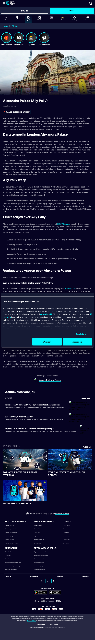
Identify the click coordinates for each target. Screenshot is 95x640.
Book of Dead (37, 543)
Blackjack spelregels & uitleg (12, 566)
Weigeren (47, 342)
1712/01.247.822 (31, 620)
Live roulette (66, 536)
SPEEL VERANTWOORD (62, 514)
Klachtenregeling (38, 566)
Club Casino (8, 559)
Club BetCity (8, 552)
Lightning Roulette (39, 536)
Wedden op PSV (9, 539)
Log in (24, 11)
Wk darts (15, 26)
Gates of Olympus (39, 529)
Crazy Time (37, 532)
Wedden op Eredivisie (11, 532)
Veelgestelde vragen (39, 570)
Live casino (66, 532)
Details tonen (81, 334)
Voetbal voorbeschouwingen (13, 562)
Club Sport (8, 555)
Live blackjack (66, 539)
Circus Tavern (70, 288)
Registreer (72, 11)
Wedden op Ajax (9, 536)
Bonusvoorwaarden (39, 559)
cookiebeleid (46, 314)
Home (5, 26)
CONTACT (9, 576)
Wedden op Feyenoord (11, 543)
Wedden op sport (9, 525)
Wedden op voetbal (10, 529)
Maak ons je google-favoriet (18, 112)
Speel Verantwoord (39, 562)
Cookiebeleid (41, 624)
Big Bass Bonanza (39, 539)
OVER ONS (60, 576)
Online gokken (67, 529)
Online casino (66, 525)
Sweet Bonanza (38, 525)
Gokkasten (66, 543)
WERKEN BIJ (85, 576)
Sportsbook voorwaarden (41, 555)
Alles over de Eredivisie (11, 570)
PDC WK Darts (63, 224)
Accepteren (77, 342)
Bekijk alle (87, 447)
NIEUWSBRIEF (34, 576)
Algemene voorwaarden (40, 552)
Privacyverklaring (53, 624)
